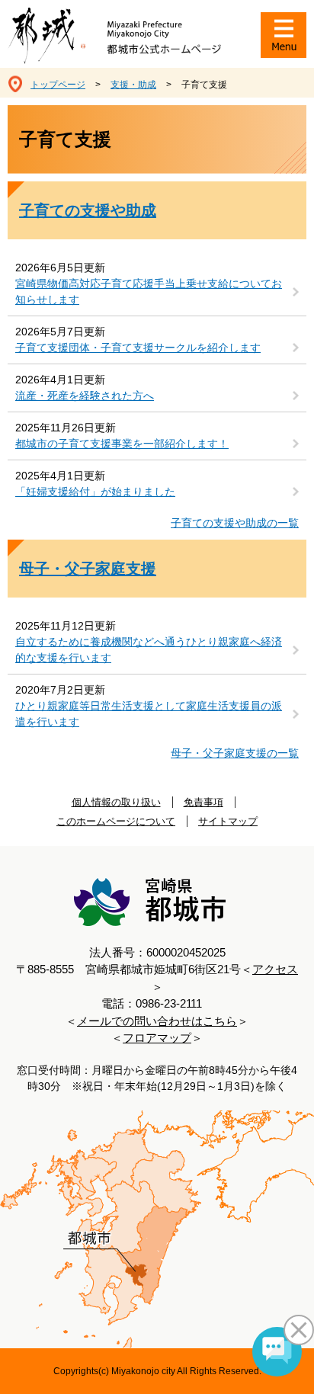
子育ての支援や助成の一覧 (235, 523)
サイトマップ (228, 821)
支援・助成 (133, 84)
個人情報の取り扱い (116, 802)
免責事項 (203, 802)
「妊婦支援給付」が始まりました (95, 491)
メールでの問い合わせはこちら (157, 1020)
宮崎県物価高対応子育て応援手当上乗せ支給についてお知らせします (148, 291)
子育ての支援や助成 (87, 210)
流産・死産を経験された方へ (84, 395)
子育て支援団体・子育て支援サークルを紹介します (138, 347)
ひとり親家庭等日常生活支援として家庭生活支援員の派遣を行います (148, 714)
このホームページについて (115, 821)
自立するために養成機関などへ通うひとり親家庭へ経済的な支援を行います (148, 650)
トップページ (57, 84)
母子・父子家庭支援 (87, 568)
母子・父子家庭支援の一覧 (235, 753)
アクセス (275, 969)
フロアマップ (157, 1037)
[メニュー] (283, 35)
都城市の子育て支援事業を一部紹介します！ (122, 443)
